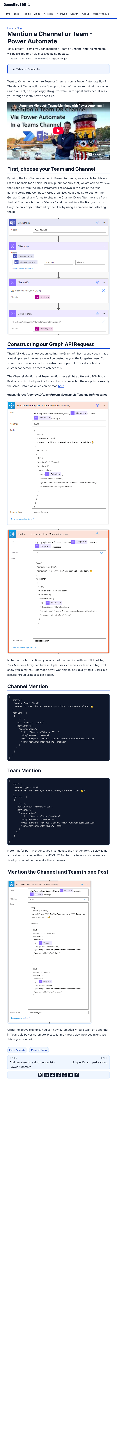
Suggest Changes (58, 58)
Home (10, 28)
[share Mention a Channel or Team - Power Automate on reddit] (52, 1075)
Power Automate (17, 1050)
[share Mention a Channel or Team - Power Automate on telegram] (70, 1075)
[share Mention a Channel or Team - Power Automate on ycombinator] (76, 1075)
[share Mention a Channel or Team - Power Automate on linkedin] (46, 1075)
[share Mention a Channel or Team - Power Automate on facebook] (58, 1075)
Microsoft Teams (39, 1050)
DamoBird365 (15, 4)
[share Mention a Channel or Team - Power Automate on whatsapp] (64, 1075)
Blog (19, 28)
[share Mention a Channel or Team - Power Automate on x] (40, 1075)
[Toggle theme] (29, 4)
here (61, 386)
